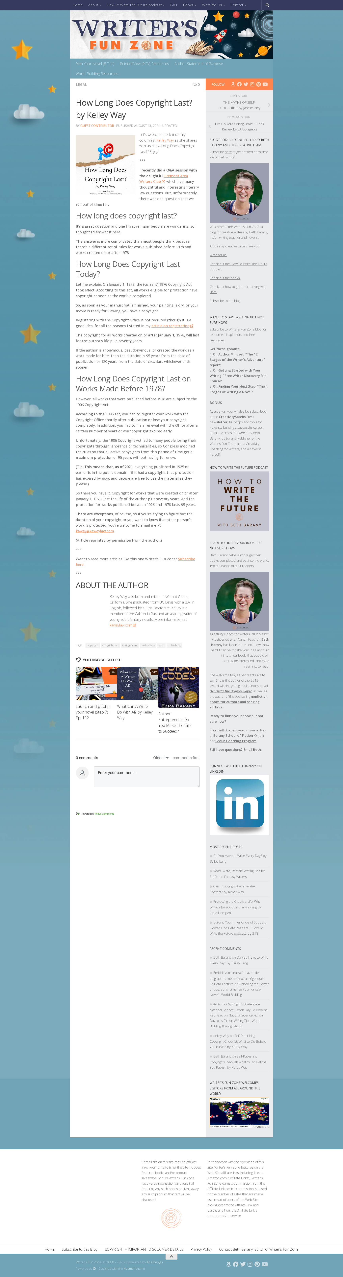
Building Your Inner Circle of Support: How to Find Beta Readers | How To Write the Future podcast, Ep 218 (238, 928)
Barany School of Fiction (233, 735)
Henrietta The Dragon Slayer (231, 691)
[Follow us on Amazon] (233, 84)
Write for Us (212, 5)
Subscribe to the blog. (225, 300)
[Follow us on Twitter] (245, 84)
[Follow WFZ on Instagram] (252, 84)
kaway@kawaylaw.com (95, 531)
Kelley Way (165, 140)
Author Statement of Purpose (198, 63)
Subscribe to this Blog (79, 1249)
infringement (130, 645)
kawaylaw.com (121, 625)
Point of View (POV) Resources (144, 63)
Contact (237, 5)
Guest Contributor (97, 126)
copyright (92, 645)
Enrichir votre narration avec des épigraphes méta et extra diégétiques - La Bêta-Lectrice (238, 978)
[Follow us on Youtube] (264, 84)
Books (188, 5)
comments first (186, 757)
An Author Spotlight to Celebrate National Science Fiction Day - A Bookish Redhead (239, 1009)
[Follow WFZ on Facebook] (239, 84)
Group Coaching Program (235, 741)
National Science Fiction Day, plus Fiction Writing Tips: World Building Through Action (236, 1020)
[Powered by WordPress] (94, 1268)
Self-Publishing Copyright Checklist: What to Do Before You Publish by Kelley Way (238, 1041)
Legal (81, 84)
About (93, 5)
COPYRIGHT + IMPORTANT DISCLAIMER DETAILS (144, 1249)
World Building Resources (97, 73)
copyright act (110, 645)
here (228, 151)
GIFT (173, 5)
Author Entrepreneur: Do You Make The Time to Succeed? (175, 722)
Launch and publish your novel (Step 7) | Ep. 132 (93, 712)
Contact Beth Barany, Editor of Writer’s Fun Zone (259, 1249)
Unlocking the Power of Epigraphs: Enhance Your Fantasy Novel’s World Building (239, 989)
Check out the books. (225, 278)
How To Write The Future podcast (134, 5)
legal (161, 645)
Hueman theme (134, 1268)
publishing (174, 645)
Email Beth (252, 749)
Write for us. (218, 255)
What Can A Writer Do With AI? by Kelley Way (135, 712)
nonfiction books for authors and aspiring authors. (239, 701)
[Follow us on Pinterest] (258, 84)
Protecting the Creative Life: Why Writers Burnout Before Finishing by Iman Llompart (235, 907)
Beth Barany (222, 957)
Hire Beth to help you (227, 730)
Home (78, 5)
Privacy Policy (201, 1249)
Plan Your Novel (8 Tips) (95, 63)
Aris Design (155, 1262)
